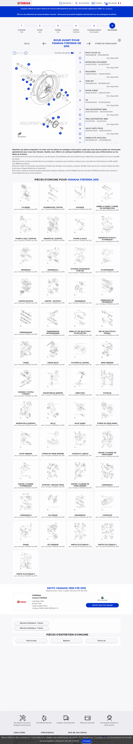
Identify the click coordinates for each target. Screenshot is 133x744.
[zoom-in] (25, 53)
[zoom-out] (14, 53)
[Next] (88, 43)
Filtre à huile (31, 641)
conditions (108, 9)
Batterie (66, 641)
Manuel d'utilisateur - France (31, 623)
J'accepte (86, 741)
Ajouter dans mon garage (102, 605)
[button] (119, 40)
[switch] (72, 53)
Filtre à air (102, 641)
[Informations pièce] (80, 58)
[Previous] (44, 43)
